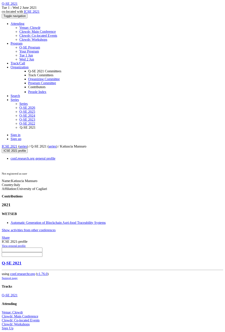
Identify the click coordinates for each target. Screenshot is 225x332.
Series (23, 104)
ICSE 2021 (32, 11)
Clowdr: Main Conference (37, 31)
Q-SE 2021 (12, 263)
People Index (37, 92)
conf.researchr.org (22, 274)
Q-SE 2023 (27, 119)
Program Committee (42, 83)
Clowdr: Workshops (33, 39)
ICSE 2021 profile (15, 150)
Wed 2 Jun (26, 59)
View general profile (14, 245)
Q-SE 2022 (27, 123)
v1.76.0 (42, 274)
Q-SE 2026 (27, 107)
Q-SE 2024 (27, 115)
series (23, 146)
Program (16, 43)
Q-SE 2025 (27, 111)
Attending (17, 24)
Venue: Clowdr (29, 27)
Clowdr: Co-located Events (38, 35)
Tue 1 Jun (26, 55)
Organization (20, 67)
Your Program (29, 51)
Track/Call (18, 63)
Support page (10, 278)
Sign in (15, 135)
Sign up (16, 139)
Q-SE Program (29, 47)
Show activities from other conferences (29, 230)
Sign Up (7, 328)
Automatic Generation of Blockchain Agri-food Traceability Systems (58, 222)
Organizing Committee (44, 79)
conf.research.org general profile (33, 158)
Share (6, 237)
